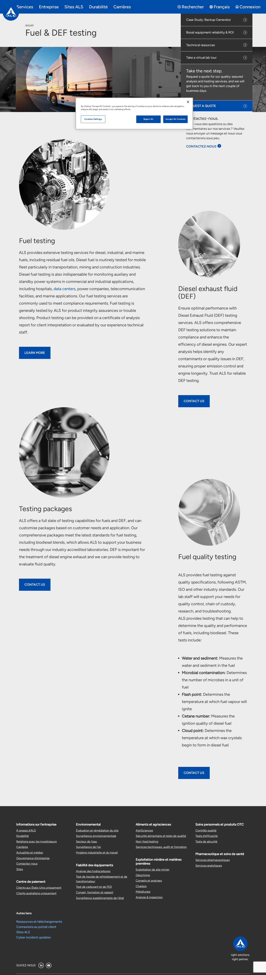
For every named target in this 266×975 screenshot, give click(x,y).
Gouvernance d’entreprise (33, 858)
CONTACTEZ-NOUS (201, 146)
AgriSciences (144, 830)
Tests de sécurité (206, 841)
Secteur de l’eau (86, 841)
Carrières (22, 847)
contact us (194, 773)
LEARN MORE (34, 353)
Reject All (148, 119)
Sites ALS (23, 932)
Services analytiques (208, 865)
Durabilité (22, 836)
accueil (29, 25)
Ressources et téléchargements (39, 922)
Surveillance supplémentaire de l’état (100, 898)
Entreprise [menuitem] (49, 6)
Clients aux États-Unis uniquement (38, 887)
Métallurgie (143, 891)
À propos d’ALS (26, 830)
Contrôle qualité (205, 830)
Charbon (141, 886)
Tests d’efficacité (206, 836)
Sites (19, 869)
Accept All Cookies (175, 119)
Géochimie (143, 875)
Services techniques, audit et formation (161, 847)
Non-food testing (147, 841)
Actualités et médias (29, 852)
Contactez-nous (26, 863)
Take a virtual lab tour (201, 58)
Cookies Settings (93, 119)
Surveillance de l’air (88, 847)
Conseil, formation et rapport (94, 892)
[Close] (188, 102)
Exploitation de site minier (152, 869)
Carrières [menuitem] (122, 6)
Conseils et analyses (149, 880)
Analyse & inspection (149, 897)
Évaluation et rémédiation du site (97, 830)
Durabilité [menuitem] (98, 6)
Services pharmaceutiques (212, 860)
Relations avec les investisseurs (36, 841)
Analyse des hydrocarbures (93, 871)
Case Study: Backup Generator (208, 20)
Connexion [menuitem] (250, 6)
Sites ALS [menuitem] (73, 6)
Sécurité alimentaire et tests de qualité (161, 836)
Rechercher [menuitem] (193, 6)
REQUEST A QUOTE (201, 106)
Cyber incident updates (33, 937)
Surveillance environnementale (96, 836)
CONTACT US (194, 401)
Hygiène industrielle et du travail (97, 852)
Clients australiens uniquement (36, 893)
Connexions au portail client (36, 927)
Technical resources (200, 45)
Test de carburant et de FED (94, 886)
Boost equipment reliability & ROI (210, 32)
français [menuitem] (222, 6)
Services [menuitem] (24, 6)
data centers (64, 288)
